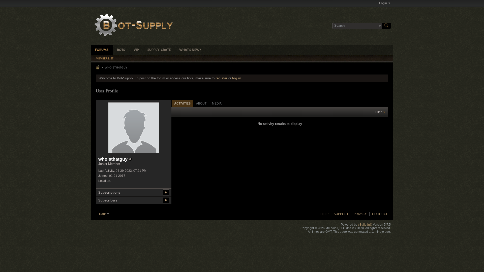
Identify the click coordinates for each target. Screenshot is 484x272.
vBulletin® (365, 224)
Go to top (380, 214)
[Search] (386, 26)
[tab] (182, 103)
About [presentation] (201, 103)
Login (383, 3)
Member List (104, 58)
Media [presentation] (217, 103)
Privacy (360, 214)
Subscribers (107, 200)
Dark (102, 214)
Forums (101, 50)
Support (341, 214)
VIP (136, 50)
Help (324, 214)
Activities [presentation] (182, 103)
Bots (121, 50)
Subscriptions (109, 192)
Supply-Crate (159, 50)
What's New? (190, 50)
